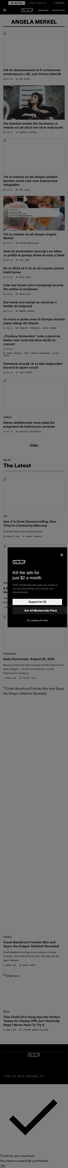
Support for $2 (37, 601)
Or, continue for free (37, 620)
